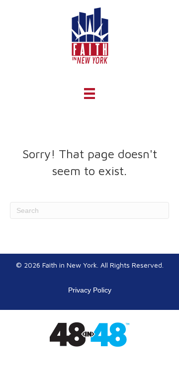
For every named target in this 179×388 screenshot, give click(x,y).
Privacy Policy (89, 290)
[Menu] (89, 93)
